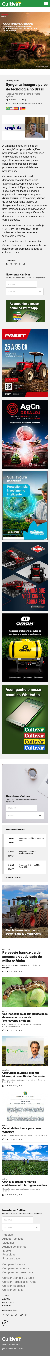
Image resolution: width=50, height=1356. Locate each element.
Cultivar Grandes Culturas (18, 1277)
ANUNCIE (6, 1299)
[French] (20, 108)
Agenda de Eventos (14, 1246)
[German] (24, 108)
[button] (46, 3)
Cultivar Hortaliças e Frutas (19, 1281)
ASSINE (5, 1295)
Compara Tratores (13, 1264)
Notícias (7, 1234)
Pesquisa (5, 1011)
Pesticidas (16, 81)
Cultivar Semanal (12, 1289)
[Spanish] (16, 108)
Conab (4, 1126)
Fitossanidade (11, 1258)
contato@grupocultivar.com (11, 1344)
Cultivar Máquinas (13, 1285)
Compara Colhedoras (15, 1268)
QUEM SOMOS (8, 1302)
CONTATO (6, 1306)
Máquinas (8, 1242)
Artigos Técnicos (12, 1238)
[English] (12, 108)
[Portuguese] (8, 108)
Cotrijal (4, 1179)
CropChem (6, 1070)
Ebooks (7, 1250)
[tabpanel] (25, 40)
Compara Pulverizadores (17, 1272)
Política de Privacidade (9, 1310)
